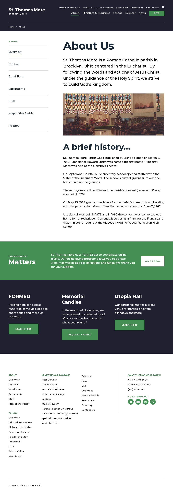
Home (11, 27)
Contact (13, 384)
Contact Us (152, 8)
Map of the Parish (19, 403)
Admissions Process (20, 422)
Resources (122, 8)
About (75, 13)
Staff (11, 399)
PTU (11, 446)
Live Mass (88, 8)
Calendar (130, 13)
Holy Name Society (53, 394)
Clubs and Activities (20, 427)
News (142, 13)
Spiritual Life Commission (56, 418)
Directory (137, 8)
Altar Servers (49, 379)
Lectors (46, 399)
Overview (14, 379)
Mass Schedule (105, 8)
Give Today (153, 261)
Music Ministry (50, 403)
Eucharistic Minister (53, 389)
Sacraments (15, 394)
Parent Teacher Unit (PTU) (57, 408)
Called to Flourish (69, 8)
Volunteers (15, 456)
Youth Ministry (50, 423)
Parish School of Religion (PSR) (60, 413)
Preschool (14, 441)
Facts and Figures (19, 432)
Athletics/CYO (50, 384)
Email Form (15, 389)
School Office (16, 451)
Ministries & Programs (96, 13)
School (117, 13)
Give (156, 13)
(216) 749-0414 (136, 389)
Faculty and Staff (18, 437)
